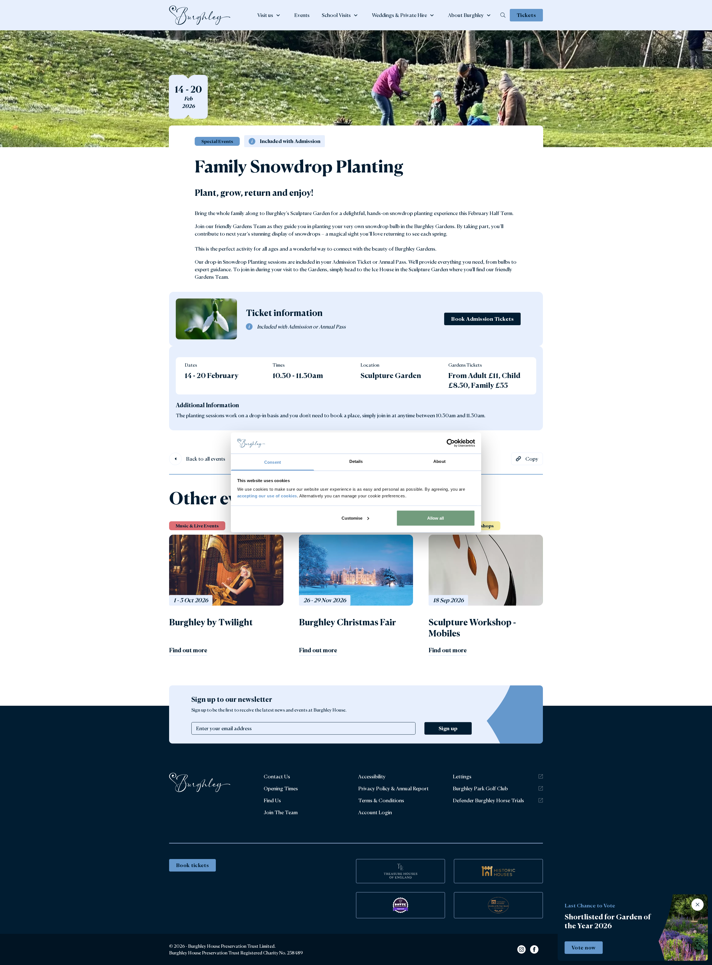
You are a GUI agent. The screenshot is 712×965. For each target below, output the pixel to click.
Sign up (448, 728)
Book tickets (192, 865)
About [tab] (439, 461)
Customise (352, 517)
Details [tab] (356, 461)
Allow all (435, 517)
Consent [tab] (272, 462)
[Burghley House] (199, 15)
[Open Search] (502, 15)
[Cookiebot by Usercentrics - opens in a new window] (450, 443)
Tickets (526, 15)
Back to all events (205, 459)
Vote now (584, 947)
